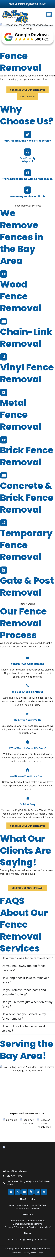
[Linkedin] (44, 1192)
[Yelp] (31, 1192)
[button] (49, 14)
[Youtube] (24, 1192)
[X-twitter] (18, 1192)
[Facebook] (11, 1192)
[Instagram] (37, 1192)
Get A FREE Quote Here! (27, 4)
